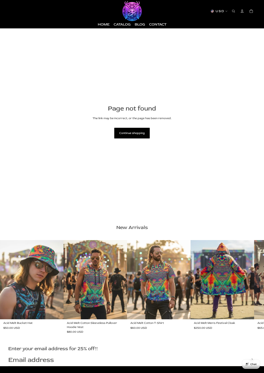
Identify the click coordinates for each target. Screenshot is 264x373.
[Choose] (57, 313)
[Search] (233, 11)
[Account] (242, 11)
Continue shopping (132, 133)
